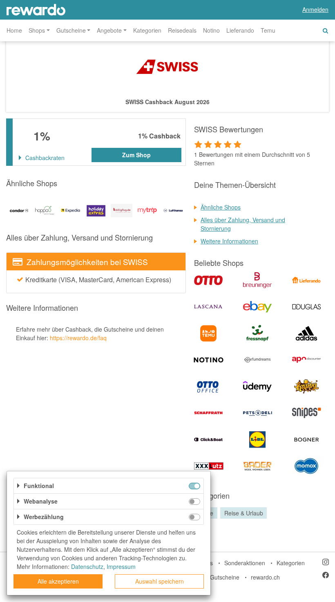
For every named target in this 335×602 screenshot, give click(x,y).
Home (14, 30)
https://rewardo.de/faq (78, 338)
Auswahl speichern (159, 581)
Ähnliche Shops (221, 207)
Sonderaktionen (244, 563)
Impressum (121, 566)
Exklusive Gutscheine (211, 577)
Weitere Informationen (229, 241)
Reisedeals (182, 30)
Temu (268, 30)
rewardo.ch (265, 577)
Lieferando (240, 30)
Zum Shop (136, 155)
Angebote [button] (109, 30)
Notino (211, 30)
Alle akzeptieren (58, 581)
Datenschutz (87, 566)
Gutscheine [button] (71, 30)
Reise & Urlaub (243, 513)
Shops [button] (37, 30)
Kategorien (147, 30)
